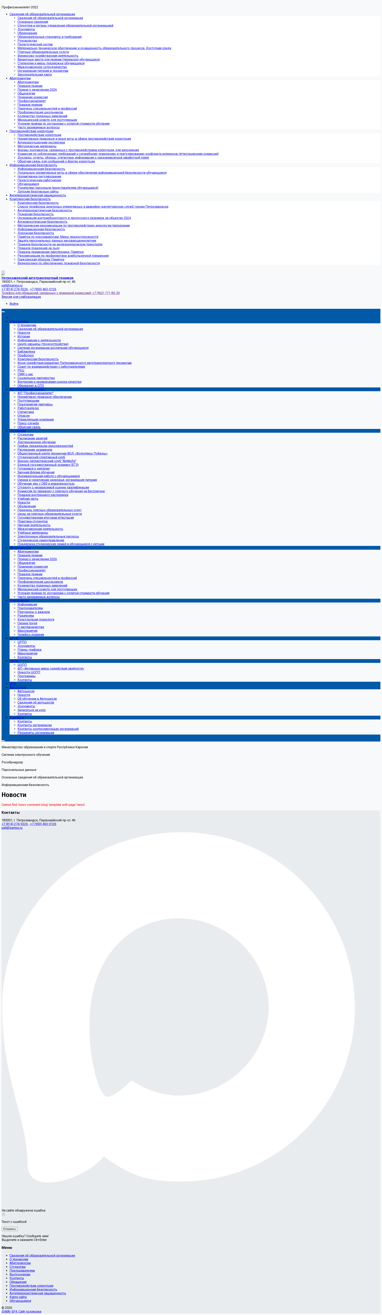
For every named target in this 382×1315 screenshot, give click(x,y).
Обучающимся (20, 1301)
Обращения (18, 1282)
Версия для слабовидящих (21, 297)
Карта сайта (18, 1297)
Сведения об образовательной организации (42, 1255)
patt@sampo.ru (12, 285)
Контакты (17, 1278)
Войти (14, 304)
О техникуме (19, 1259)
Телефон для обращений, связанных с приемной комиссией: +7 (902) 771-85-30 (61, 293)
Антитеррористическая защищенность (38, 1293)
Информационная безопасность (33, 1289)
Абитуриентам (20, 1263)
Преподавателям (22, 1271)
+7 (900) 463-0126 (43, 289)
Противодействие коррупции (31, 1286)
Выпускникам (20, 1274)
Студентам (17, 1267)
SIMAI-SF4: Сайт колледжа (21, 1311)
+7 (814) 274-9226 (15, 289)
